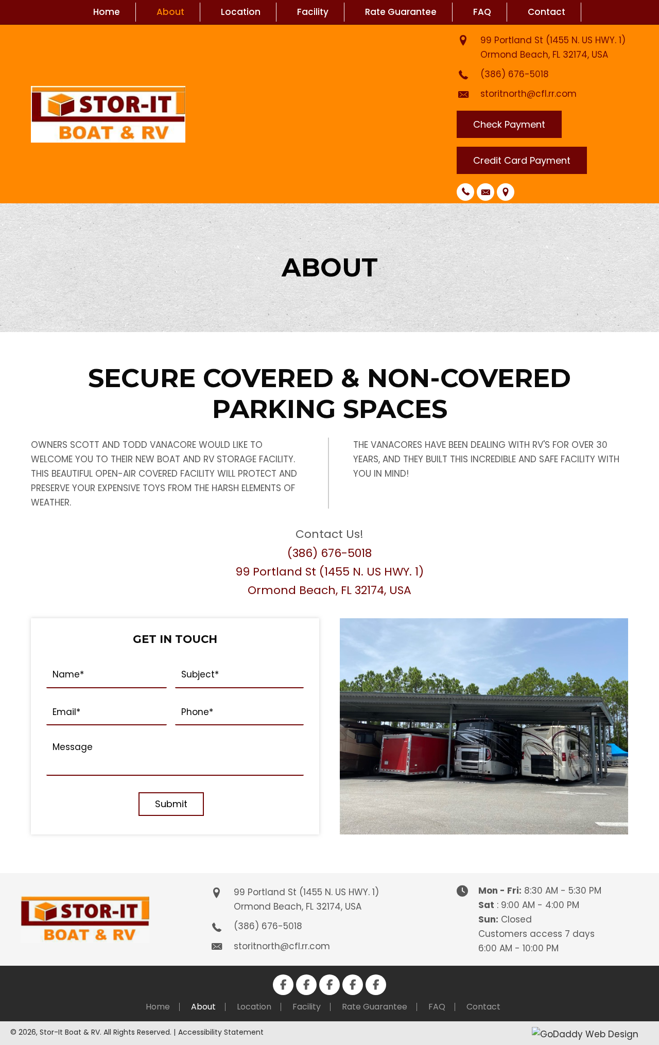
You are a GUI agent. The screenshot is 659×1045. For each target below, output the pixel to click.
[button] (509, 124)
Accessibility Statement (221, 1032)
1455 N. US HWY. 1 (585, 40)
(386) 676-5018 (514, 74)
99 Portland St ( (515, 40)
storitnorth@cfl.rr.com (528, 94)
